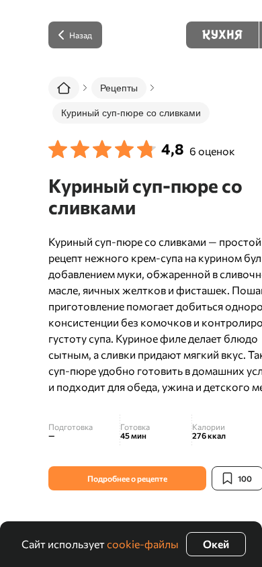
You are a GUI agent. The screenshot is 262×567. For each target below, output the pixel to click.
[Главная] (63, 88)
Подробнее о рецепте (127, 478)
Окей (216, 543)
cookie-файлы (143, 543)
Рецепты (119, 88)
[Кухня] (222, 34)
